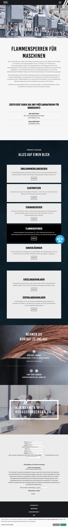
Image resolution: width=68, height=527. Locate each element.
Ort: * (26, 448)
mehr (34, 178)
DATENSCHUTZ (34, 505)
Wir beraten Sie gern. (44, 86)
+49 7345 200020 (34, 374)
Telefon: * (26, 453)
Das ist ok (63, 524)
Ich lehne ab (56, 524)
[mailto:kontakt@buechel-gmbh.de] (36, 372)
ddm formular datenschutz (33, 469)
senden (33, 494)
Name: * (26, 442)
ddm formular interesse (15, 455)
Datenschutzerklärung (34, 484)
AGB (34, 515)
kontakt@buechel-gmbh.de (34, 377)
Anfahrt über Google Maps (34, 361)
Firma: (26, 443)
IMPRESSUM (34, 508)
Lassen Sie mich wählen (7, 524)
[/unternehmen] (34, 409)
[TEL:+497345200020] (31, 372)
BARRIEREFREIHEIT (34, 512)
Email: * (26, 452)
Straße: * (26, 445)
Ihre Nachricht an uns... (52, 455)
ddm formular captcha (26, 487)
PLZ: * (26, 450)
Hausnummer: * (26, 447)
